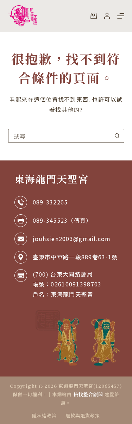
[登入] (107, 16)
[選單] (120, 15)
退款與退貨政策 (82, 416)
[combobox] (59, 136)
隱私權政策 (44, 416)
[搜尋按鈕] (117, 136)
